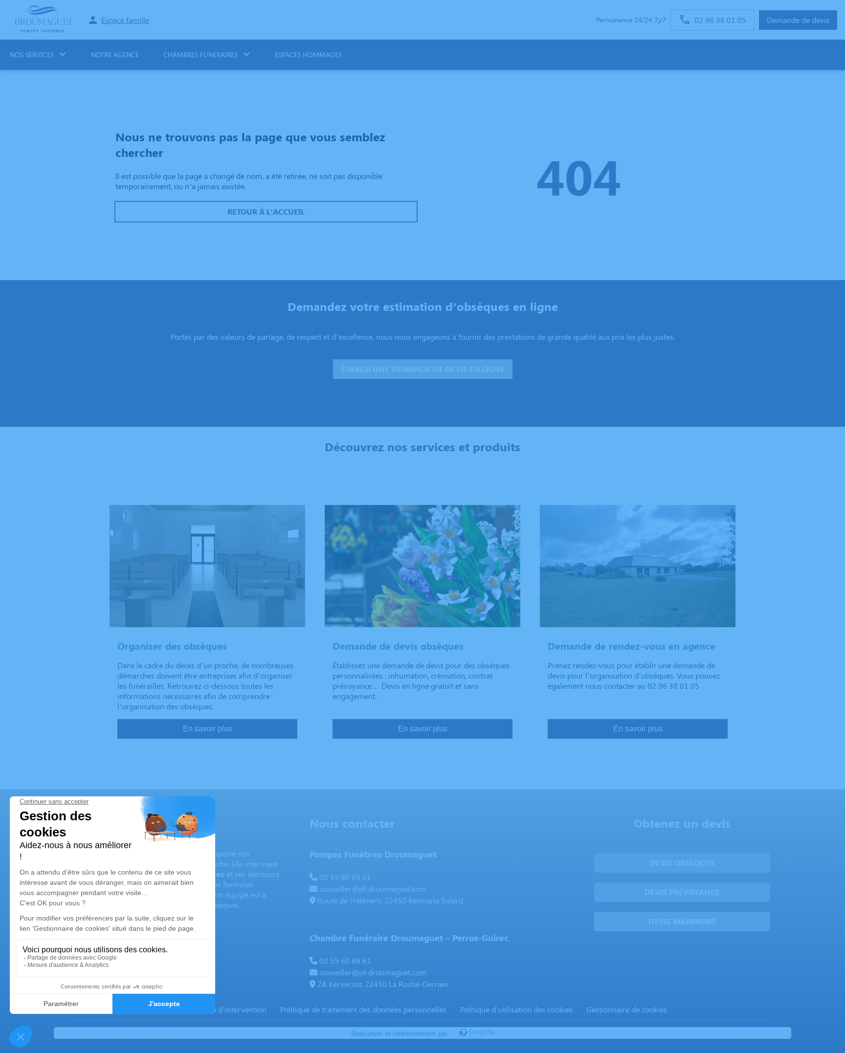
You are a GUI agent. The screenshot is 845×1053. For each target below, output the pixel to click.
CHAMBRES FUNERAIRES (200, 54)
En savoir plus (207, 728)
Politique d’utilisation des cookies (516, 1009)
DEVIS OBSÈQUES (682, 862)
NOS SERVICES (32, 54)
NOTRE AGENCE (115, 54)
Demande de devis (798, 20)
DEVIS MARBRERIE (682, 921)
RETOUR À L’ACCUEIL (266, 211)
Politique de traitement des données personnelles (363, 1009)
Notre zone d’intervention (222, 1009)
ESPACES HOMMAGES (308, 54)
